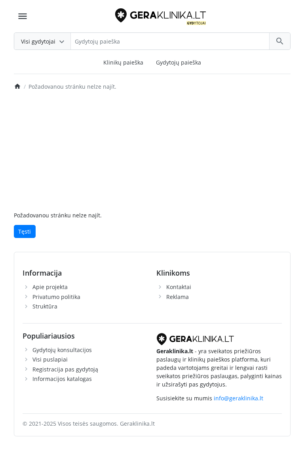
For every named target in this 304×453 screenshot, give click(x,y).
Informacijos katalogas (62, 379)
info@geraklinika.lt (238, 398)
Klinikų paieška (123, 62)
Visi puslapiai (50, 359)
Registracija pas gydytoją (65, 369)
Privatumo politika (56, 297)
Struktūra (44, 306)
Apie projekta (50, 287)
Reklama (177, 297)
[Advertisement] (152, 151)
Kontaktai (178, 287)
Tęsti (24, 231)
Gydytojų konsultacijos (62, 350)
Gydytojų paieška (178, 62)
